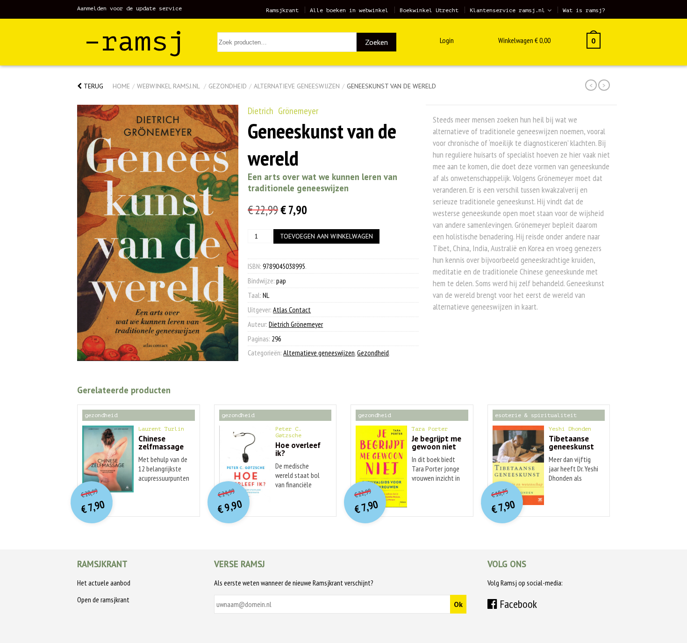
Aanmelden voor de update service (129, 8)
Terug (92, 86)
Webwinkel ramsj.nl (168, 86)
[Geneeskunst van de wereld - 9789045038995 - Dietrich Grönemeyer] (157, 233)
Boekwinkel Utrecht (429, 10)
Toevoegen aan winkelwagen (326, 236)
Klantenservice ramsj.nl (507, 10)
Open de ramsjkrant (103, 599)
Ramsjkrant (282, 10)
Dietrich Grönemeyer (283, 111)
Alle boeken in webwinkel (349, 10)
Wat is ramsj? (584, 10)
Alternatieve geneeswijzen (297, 86)
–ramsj (134, 41)
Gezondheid (227, 86)
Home (121, 86)
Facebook (517, 604)
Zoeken (376, 42)
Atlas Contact (292, 309)
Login (447, 40)
